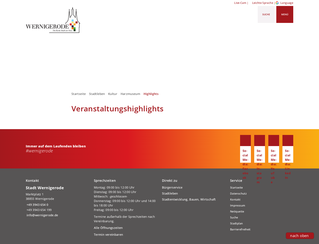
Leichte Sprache (262, 3)
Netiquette (237, 211)
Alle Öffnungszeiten (108, 228)
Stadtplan (236, 223)
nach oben (299, 235)
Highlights (151, 94)
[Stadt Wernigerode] (57, 201)
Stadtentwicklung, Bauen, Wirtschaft (189, 199)
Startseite (78, 94)
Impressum (237, 205)
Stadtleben (97, 94)
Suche (234, 217)
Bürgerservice (172, 187)
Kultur (112, 94)
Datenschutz (238, 193)
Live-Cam (240, 3)
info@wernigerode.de (42, 215)
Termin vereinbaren (108, 235)
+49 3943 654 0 (37, 205)
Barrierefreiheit (240, 229)
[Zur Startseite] (54, 20)
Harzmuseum (130, 94)
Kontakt (235, 199)
